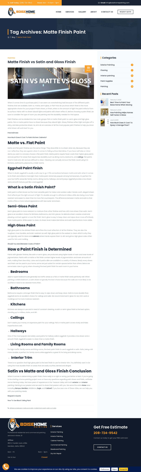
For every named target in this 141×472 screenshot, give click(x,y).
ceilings (80, 157)
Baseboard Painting (58, 449)
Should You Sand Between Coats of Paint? (24, 244)
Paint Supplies (107, 81)
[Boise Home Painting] (21, 12)
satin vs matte (51, 408)
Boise (84, 385)
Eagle (39, 388)
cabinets (35, 236)
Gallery (82, 12)
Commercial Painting (59, 445)
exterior (75, 382)
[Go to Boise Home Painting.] (8, 37)
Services (70, 12)
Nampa (18, 388)
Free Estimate (13, 133)
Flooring (104, 70)
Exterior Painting (108, 65)
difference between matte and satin (21, 408)
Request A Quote (14, 396)
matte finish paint (40, 408)
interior (85, 382)
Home (58, 12)
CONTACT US (102, 447)
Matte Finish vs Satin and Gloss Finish (42, 61)
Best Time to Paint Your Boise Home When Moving (121, 103)
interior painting (108, 75)
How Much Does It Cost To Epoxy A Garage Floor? (121, 124)
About (94, 12)
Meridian (24, 388)
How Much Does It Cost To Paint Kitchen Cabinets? (27, 137)
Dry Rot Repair (56, 453)
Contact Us (107, 12)
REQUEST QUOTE (125, 12)
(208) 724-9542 (25, 3)
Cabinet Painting (57, 440)
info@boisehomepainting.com (117, 3)
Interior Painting (57, 436)
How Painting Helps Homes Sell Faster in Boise (121, 113)
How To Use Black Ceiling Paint (19, 400)
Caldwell (48, 388)
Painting (11, 58)
